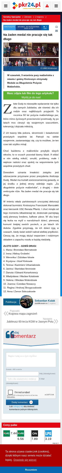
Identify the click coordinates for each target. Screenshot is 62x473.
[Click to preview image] (31, 56)
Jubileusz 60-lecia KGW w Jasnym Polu (30, 320)
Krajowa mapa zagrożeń (23, 312)
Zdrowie (28, 17)
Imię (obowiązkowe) (47, 374)
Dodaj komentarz (22, 402)
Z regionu (39, 17)
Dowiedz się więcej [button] (25, 460)
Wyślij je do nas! (31, 95)
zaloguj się (18, 406)
